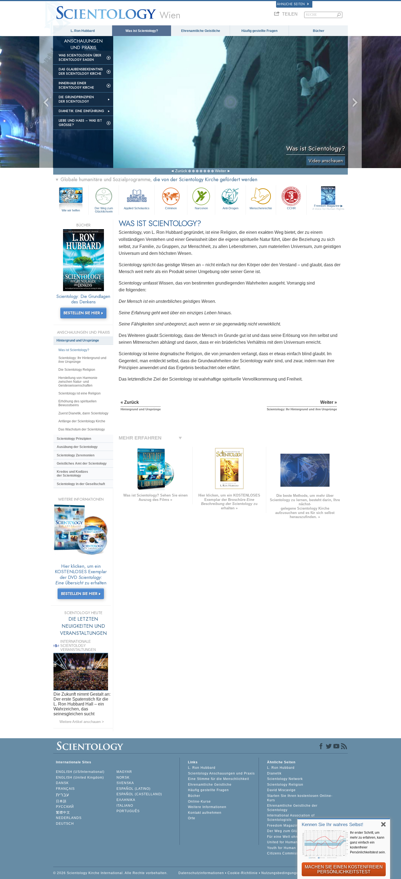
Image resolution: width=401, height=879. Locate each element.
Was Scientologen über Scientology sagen (80, 57)
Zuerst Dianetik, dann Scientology (83, 413)
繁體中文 (63, 812)
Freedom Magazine (328, 207)
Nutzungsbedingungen (281, 873)
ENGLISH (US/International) (80, 772)
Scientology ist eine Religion (79, 393)
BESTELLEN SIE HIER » (83, 313)
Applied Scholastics (136, 208)
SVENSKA (125, 783)
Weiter (220, 171)
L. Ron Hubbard (83, 31)
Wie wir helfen (71, 210)
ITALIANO (124, 806)
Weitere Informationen (207, 807)
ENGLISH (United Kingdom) (80, 777)
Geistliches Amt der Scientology (82, 463)
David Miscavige (281, 790)
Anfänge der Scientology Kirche (81, 421)
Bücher (318, 31)
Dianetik (274, 773)
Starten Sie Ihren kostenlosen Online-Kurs (300, 798)
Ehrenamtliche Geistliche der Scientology (292, 808)
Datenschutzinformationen (201, 873)
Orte (191, 818)
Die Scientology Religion (76, 370)
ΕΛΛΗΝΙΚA (125, 800)
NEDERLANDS (69, 818)
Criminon (171, 208)
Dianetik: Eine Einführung (81, 111)
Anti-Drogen (230, 208)
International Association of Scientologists (291, 818)
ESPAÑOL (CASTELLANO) (139, 794)
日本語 (61, 801)
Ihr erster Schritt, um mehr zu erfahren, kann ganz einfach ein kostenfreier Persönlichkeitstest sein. (368, 842)
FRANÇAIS (65, 789)
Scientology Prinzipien (74, 439)
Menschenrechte (261, 208)
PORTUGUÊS (128, 811)
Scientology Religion (285, 785)
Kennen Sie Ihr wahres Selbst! (332, 824)
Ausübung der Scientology (77, 447)
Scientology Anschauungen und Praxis (221, 773)
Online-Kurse (199, 801)
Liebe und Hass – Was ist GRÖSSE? (80, 122)
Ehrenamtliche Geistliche (200, 31)
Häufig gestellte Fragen (259, 31)
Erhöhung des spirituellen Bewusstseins (77, 403)
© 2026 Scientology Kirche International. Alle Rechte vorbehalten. (110, 873)
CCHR (291, 208)
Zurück (181, 171)
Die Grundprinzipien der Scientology (76, 99)
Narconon (201, 208)
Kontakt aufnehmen (205, 813)
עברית (62, 795)
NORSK (123, 777)
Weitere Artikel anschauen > (81, 722)
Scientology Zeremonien (75, 455)
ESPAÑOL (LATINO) (133, 789)
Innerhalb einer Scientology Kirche (76, 85)
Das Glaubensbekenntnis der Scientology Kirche (81, 71)
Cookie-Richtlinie (243, 873)
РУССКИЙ (65, 807)
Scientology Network (285, 779)
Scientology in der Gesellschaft (81, 484)
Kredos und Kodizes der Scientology (72, 473)
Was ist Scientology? (141, 31)
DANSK (62, 783)
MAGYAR (124, 772)
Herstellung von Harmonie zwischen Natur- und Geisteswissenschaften (77, 381)
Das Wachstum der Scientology (81, 429)
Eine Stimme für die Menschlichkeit (218, 779)
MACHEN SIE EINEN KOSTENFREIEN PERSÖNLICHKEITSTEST (344, 869)
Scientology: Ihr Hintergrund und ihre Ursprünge (82, 360)
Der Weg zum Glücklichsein (104, 210)
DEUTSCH (65, 824)
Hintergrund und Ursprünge (77, 340)
